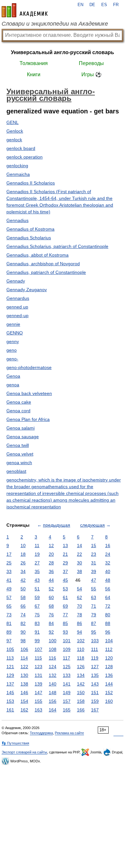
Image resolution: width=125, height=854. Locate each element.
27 (37, 562)
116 (52, 658)
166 (81, 709)
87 (93, 623)
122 (24, 666)
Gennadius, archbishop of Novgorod (43, 263)
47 (93, 580)
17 (9, 554)
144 (109, 683)
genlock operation (24, 157)
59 (37, 597)
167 (95, 709)
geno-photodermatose (29, 367)
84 (51, 623)
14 (79, 545)
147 (38, 692)
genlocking (17, 165)
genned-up (17, 315)
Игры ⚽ (91, 74)
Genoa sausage (22, 436)
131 (38, 675)
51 (37, 588)
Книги (33, 74)
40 (107, 571)
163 (38, 709)
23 (93, 554)
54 (79, 588)
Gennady (15, 280)
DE (92, 5)
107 (38, 649)
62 (79, 597)
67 (37, 606)
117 (66, 658)
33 (9, 571)
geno (11, 350)
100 (52, 640)
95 (93, 632)
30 (79, 562)
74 (23, 614)
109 (67, 649)
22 (79, 554)
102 (81, 640)
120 (109, 658)
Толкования (34, 63)
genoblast (16, 471)
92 (51, 632)
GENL (12, 122)
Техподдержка (41, 733)
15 (93, 545)
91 (37, 632)
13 (65, 545)
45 (65, 580)
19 (37, 554)
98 (23, 640)
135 (95, 675)
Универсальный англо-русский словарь (62, 52)
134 (81, 675)
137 (10, 683)
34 (23, 571)
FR (116, 5)
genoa (12, 384)
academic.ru (25, 10)
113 (10, 658)
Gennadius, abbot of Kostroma (37, 255)
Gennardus (17, 298)
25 (9, 562)
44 (51, 580)
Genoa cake (18, 402)
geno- (12, 358)
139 (38, 683)
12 (51, 545)
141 (67, 683)
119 (94, 658)
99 (37, 640)
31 (93, 562)
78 (79, 614)
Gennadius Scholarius (28, 237)
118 (80, 658)
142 (81, 683)
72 (107, 606)
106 (24, 649)
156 (52, 701)
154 (24, 701)
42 (23, 580)
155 (38, 701)
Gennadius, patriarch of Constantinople (46, 272)
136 (109, 675)
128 (109, 666)
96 (107, 632)
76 (51, 614)
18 (23, 554)
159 (95, 701)
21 (65, 554)
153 (10, 701)
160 (109, 701)
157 (67, 701)
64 (107, 597)
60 (51, 597)
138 (24, 683)
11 (37, 545)
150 (81, 692)
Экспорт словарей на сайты (24, 752)
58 (23, 597)
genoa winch (19, 462)
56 (107, 588)
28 (51, 562)
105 (10, 649)
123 (38, 666)
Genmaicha (18, 174)
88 (107, 623)
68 (51, 606)
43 (37, 580)
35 (37, 571)
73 (9, 614)
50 (23, 588)
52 (51, 588)
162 (24, 709)
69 (65, 606)
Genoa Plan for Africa (28, 419)
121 (10, 666)
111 (94, 649)
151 (95, 692)
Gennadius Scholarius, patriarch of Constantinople (57, 246)
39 (93, 571)
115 (38, 658)
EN (80, 5)
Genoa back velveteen (29, 393)
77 (65, 614)
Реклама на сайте (69, 733)
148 (52, 692)
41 (9, 580)
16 (107, 545)
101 (67, 640)
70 (79, 606)
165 (67, 709)
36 (51, 571)
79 (93, 614)
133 (67, 675)
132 (52, 675)
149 (67, 692)
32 (107, 562)
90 (23, 632)
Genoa (13, 376)
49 (9, 588)
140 (52, 683)
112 (109, 649)
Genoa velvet (19, 453)
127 (95, 666)
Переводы (91, 63)
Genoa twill (17, 445)
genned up (17, 306)
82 (23, 623)
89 (9, 632)
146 (24, 692)
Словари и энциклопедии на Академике (55, 24)
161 (10, 709)
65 (9, 606)
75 (37, 614)
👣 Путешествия (15, 743)
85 (65, 623)
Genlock (14, 131)
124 (52, 666)
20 (51, 554)
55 (93, 588)
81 (9, 623)
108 (52, 649)
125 (67, 666)
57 (9, 597)
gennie (13, 324)
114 (24, 658)
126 (81, 666)
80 (107, 614)
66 (23, 606)
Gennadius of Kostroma (30, 229)
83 (37, 623)
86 (79, 623)
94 (79, 632)
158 (81, 701)
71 (93, 606)
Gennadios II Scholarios (30, 182)
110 (80, 649)
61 (65, 597)
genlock (14, 139)
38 (79, 571)
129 (10, 675)
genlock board (20, 148)
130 (24, 675)
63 (93, 597)
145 (10, 692)
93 (65, 632)
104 (109, 640)
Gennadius (17, 220)
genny (12, 341)
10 (23, 545)
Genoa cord (18, 410)
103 (95, 640)
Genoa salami (20, 428)
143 (95, 683)
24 (107, 554)
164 (52, 709)
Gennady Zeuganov (26, 289)
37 (65, 571)
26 (23, 562)
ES (104, 5)
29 (65, 562)
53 (65, 588)
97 (9, 640)
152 (109, 692)
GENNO (14, 332)
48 (107, 580)
